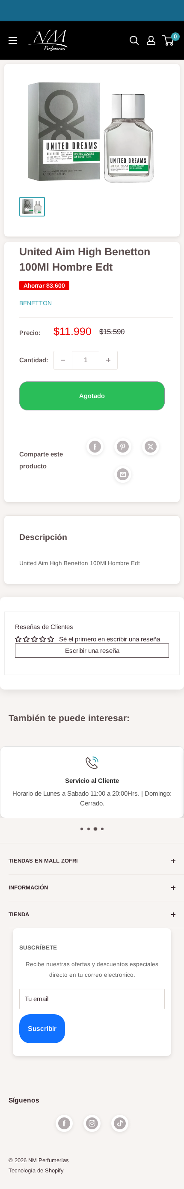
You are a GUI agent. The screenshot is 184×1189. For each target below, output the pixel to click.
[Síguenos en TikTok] (120, 1123)
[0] (168, 40)
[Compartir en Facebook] (95, 446)
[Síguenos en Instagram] (92, 1123)
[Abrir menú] (13, 40)
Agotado (92, 395)
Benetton (35, 303)
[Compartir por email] (123, 474)
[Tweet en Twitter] (151, 446)
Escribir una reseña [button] (92, 650)
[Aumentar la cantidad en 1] (108, 360)
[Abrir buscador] (134, 40)
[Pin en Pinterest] (123, 446)
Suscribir (42, 1028)
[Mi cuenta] (151, 40)
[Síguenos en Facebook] (64, 1123)
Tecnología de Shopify (36, 1170)
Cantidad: (33, 360)
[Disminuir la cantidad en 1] (63, 360)
